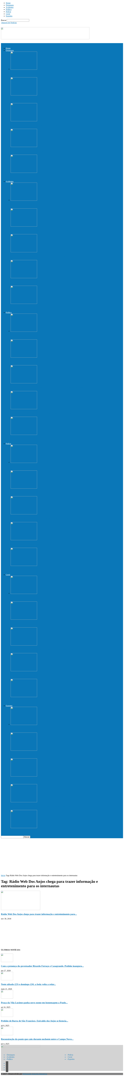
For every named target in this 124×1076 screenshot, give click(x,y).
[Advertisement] (62, 856)
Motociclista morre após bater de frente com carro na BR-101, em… (44, 308)
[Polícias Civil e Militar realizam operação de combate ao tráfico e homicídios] (24, 539)
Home (8, 3)
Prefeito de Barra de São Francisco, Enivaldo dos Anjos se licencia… (44, 151)
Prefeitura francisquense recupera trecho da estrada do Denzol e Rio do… (47, 413)
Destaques (10, 5)
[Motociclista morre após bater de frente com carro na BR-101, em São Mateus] (24, 303)
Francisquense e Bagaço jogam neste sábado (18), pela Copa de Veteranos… (48, 754)
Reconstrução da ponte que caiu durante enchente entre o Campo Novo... (37, 1039)
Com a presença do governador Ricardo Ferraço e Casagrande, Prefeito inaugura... (42, 966)
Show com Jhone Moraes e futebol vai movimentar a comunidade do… (46, 675)
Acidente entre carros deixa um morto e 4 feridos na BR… (39, 204)
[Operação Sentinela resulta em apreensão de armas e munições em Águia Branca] (24, 565)
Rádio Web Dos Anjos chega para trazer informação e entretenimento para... (39, 914)
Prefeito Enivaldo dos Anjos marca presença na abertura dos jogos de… (46, 832)
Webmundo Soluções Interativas (35, 1074)
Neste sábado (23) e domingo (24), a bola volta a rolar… (38, 99)
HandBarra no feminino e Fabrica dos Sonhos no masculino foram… (45, 806)
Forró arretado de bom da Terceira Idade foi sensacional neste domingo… (47, 701)
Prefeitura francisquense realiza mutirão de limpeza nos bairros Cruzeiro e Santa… (52, 649)
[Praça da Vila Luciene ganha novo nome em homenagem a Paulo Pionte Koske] (24, 121)
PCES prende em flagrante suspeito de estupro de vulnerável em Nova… (46, 492)
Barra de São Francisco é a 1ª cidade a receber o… (36, 623)
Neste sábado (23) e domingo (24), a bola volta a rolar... (28, 984)
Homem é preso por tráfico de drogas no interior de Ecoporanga (42, 518)
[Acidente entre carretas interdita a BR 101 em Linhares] (24, 252)
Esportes (9, 16)
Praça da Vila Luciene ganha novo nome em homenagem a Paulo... (34, 1002)
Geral (8, 14)
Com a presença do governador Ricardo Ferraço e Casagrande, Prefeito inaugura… (52, 73)
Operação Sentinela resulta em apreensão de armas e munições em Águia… (48, 570)
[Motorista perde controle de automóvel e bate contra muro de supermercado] (24, 277)
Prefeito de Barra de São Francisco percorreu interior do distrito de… (45, 439)
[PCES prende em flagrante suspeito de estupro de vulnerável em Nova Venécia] (24, 488)
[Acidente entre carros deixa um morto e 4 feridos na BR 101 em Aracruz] (24, 200)
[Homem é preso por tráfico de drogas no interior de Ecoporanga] (24, 514)
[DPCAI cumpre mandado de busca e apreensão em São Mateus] (24, 462)
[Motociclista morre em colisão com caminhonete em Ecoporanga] (24, 226)
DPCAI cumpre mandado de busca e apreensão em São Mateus (42, 467)
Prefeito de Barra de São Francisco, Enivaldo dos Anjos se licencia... (34, 1021)
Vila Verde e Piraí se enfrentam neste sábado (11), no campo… (41, 780)
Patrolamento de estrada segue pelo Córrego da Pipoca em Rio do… (44, 598)
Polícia (8, 12)
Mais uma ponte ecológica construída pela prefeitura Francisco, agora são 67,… (50, 387)
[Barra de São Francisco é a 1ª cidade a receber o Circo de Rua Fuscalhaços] (24, 619)
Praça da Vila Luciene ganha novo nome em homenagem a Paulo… (44, 125)
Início (3, 875)
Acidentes (9, 7)
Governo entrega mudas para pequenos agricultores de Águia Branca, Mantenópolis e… (54, 361)
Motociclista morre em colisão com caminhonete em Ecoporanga (42, 230)
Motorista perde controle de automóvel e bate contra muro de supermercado (48, 282)
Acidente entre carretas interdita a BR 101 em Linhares (38, 256)
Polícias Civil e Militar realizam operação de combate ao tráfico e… (44, 544)
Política (9, 9)
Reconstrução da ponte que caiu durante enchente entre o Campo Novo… (47, 176)
